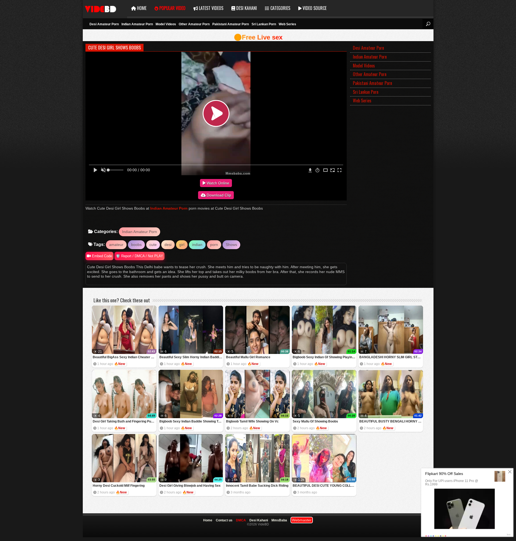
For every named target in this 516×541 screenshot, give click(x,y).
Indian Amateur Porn (137, 24)
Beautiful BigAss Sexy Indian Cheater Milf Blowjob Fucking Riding (124, 357)
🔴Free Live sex (258, 37)
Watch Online (217, 183)
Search (427, 24)
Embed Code (101, 256)
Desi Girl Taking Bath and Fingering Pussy (124, 421)
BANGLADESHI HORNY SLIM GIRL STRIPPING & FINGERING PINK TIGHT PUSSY (391, 357)
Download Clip (218, 195)
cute (153, 244)
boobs (136, 244)
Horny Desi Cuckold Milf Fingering (119, 486)
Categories (279, 8)
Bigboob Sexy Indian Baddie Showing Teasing (191, 421)
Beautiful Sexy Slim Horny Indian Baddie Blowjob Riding (191, 357)
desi (167, 244)
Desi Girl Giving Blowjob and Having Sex (190, 486)
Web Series (287, 24)
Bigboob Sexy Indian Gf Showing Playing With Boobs (324, 357)
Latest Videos (210, 8)
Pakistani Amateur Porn (230, 24)
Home (141, 8)
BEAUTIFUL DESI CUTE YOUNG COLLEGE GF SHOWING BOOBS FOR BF (324, 486)
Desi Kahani (246, 8)
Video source (314, 8)
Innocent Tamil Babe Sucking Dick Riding (257, 486)
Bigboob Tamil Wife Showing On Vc (252, 421)
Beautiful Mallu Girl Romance (248, 357)
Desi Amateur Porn (104, 24)
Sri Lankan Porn (264, 24)
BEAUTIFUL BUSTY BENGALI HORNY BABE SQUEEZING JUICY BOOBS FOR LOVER (391, 421)
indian (197, 244)
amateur (116, 244)
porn (214, 244)
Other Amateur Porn (194, 24)
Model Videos (166, 24)
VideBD (105, 8)
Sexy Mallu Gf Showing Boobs (315, 421)
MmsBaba (279, 520)
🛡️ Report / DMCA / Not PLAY (139, 256)
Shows (231, 244)
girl (181, 244)
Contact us (224, 520)
